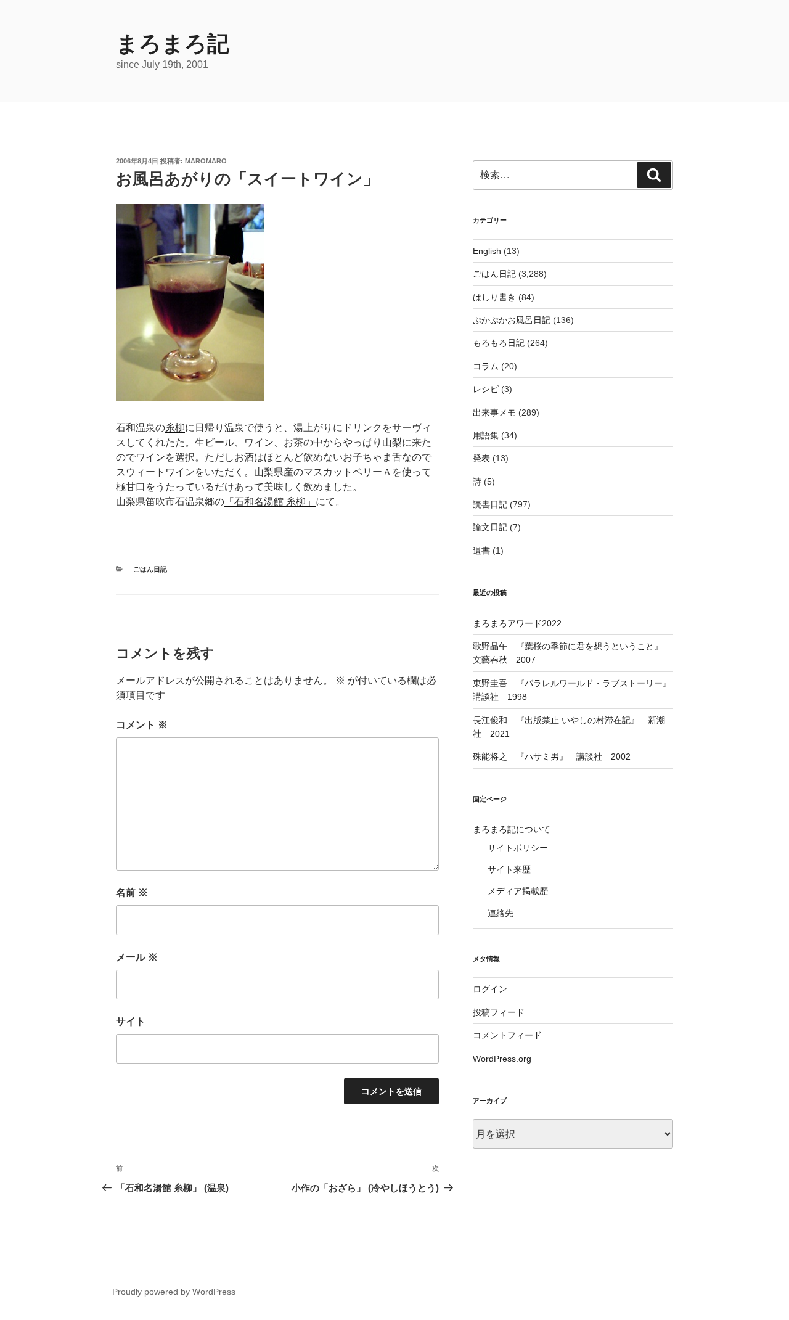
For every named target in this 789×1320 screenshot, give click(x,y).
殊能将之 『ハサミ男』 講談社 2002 (552, 756)
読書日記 (490, 504)
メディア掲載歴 (518, 891)
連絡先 (500, 913)
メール (137, 957)
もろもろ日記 (499, 343)
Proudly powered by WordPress (173, 1292)
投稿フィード (499, 1012)
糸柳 (175, 427)
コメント (142, 724)
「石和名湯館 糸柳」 (270, 501)
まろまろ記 (172, 43)
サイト (130, 1021)
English (487, 251)
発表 (481, 458)
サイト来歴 (509, 869)
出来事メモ (494, 412)
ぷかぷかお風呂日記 (511, 320)
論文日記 (490, 527)
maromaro (206, 161)
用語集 (486, 435)
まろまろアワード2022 (517, 623)
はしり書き (494, 297)
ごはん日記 (150, 569)
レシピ (486, 389)
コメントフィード (507, 1035)
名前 (132, 892)
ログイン (490, 989)
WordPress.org (502, 1059)
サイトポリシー (518, 848)
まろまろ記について (511, 829)
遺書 (481, 550)
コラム (486, 366)
